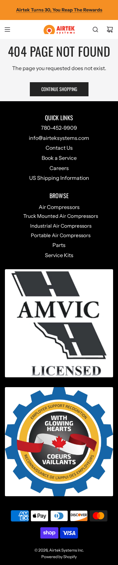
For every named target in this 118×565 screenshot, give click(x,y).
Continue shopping (59, 88)
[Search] (95, 29)
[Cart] (110, 29)
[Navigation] (7, 29)
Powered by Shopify (59, 556)
